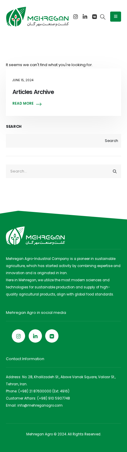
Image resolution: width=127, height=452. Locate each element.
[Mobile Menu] (115, 17)
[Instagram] (75, 16)
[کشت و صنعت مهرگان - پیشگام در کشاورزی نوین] (37, 17)
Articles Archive (32, 92)
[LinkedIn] (85, 16)
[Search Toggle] (102, 16)
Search (14, 126)
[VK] (94, 16)
